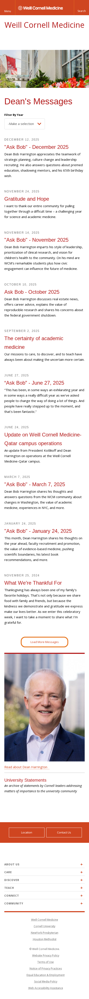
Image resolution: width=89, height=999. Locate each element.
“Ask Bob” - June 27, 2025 (34, 383)
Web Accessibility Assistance (45, 988)
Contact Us (64, 832)
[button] (81, 7)
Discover (11, 880)
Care (8, 872)
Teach (9, 888)
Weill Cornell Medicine (44, 25)
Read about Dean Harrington (25, 767)
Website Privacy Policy (45, 955)
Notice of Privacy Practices (46, 968)
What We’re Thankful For (33, 583)
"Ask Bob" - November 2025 (36, 240)
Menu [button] (7, 11)
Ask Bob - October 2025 (31, 292)
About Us (11, 864)
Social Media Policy (45, 981)
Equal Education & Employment (46, 975)
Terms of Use (45, 962)
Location (26, 832)
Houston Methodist (44, 939)
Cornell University (44, 926)
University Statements (25, 780)
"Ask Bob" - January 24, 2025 (38, 531)
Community (13, 903)
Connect (11, 895)
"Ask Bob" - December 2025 (36, 147)
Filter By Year (13, 115)
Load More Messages (44, 642)
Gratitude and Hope (26, 199)
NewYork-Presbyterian (44, 933)
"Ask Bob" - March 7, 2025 (34, 484)
